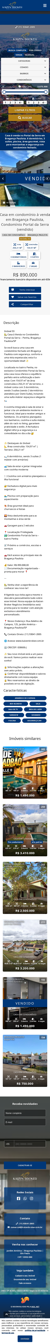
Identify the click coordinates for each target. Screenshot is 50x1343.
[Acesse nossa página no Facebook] (18, 1198)
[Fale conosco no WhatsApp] (25, 1198)
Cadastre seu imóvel (25, 1275)
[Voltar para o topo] (6, 1314)
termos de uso (8, 1333)
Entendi (25, 1339)
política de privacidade (35, 1330)
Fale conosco (25, 1283)
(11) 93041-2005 (26, 27)
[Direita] (47, 178)
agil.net (35, 1307)
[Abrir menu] (45, 5)
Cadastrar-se (25, 1165)
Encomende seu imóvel (25, 1279)
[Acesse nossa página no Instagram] (31, 1198)
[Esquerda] (3, 178)
